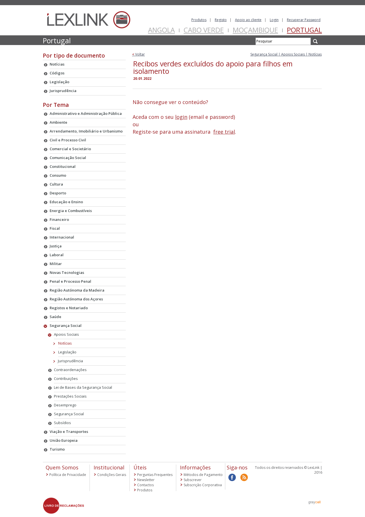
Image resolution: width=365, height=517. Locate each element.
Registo (221, 19)
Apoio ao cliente (248, 19)
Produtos (198, 19)
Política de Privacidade (67, 474)
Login (274, 19)
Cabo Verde (204, 29)
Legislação (67, 352)
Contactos (145, 485)
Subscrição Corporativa (203, 485)
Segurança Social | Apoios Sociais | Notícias (286, 54)
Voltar (138, 54)
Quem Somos (62, 467)
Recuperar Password (304, 19)
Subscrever (193, 479)
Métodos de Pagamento (203, 474)
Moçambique (255, 29)
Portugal (304, 29)
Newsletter (146, 479)
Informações (195, 467)
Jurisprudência (70, 360)
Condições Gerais (111, 474)
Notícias (65, 343)
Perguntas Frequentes (155, 474)
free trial (224, 131)
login (181, 116)
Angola (161, 29)
